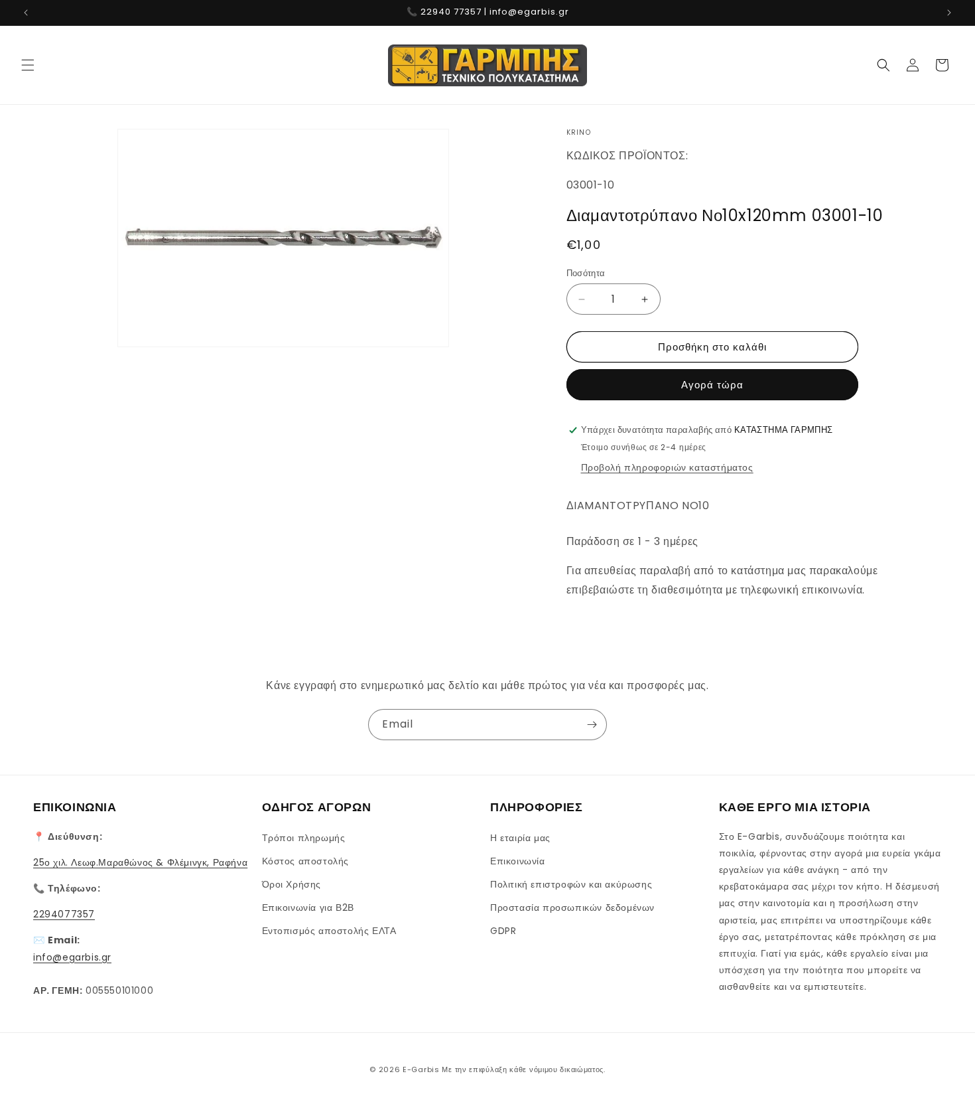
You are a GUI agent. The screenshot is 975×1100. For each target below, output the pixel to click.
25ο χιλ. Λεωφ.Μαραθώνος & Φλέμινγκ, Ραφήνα (140, 862)
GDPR (503, 930)
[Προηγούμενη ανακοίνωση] (25, 12)
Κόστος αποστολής (306, 861)
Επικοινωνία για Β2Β (308, 907)
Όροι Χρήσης (292, 884)
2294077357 (64, 914)
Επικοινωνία (517, 861)
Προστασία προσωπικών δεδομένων (572, 907)
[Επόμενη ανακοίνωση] (949, 12)
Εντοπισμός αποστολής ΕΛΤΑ (329, 930)
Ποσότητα (586, 273)
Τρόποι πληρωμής (304, 837)
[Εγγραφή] (591, 724)
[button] (27, 65)
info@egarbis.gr (72, 957)
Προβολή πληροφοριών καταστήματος (667, 467)
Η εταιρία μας (520, 837)
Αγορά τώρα (712, 385)
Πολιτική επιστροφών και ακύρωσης (571, 884)
